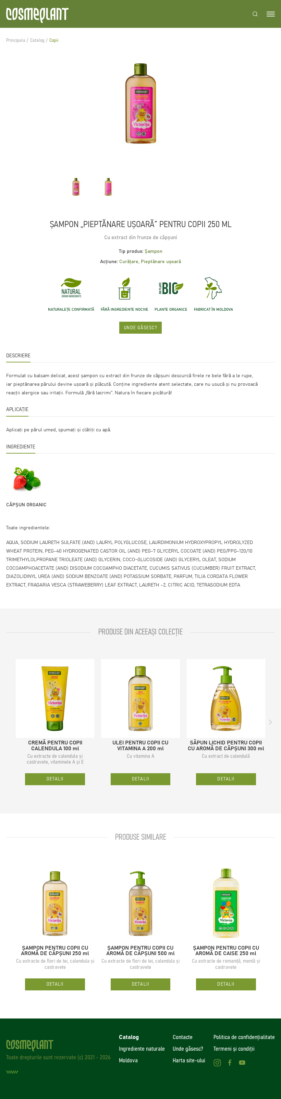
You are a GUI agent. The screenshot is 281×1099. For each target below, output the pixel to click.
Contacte (183, 1037)
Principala (15, 40)
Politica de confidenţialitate (244, 1037)
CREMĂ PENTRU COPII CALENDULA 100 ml (55, 745)
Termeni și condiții (234, 1049)
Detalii (55, 779)
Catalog (37, 40)
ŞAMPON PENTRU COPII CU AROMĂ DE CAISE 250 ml (226, 951)
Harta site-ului (189, 1060)
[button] (10, 722)
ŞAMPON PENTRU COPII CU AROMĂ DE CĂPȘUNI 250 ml (55, 951)
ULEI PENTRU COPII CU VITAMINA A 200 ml (140, 745)
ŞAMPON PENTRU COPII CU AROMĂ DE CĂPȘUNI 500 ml (140, 951)
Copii (53, 40)
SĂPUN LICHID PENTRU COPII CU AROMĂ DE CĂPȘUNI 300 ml (226, 745)
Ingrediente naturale (142, 1049)
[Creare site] (12, 1072)
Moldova (128, 1060)
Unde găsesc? (140, 327)
